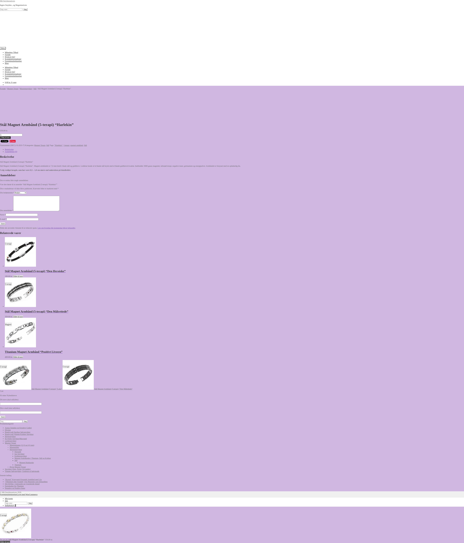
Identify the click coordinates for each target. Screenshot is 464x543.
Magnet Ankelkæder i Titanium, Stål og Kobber (32, 458)
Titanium (17, 465)
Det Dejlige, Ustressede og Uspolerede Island (22, 484)
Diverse (8, 430)
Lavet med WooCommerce (27, 494)
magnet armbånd (76, 145)
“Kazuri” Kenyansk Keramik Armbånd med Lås (23, 480)
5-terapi (66, 145)
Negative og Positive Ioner (15, 488)
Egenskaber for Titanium (14, 486)
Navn (3, 215)
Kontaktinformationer (13, 59)
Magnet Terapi (12, 89)
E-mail (3, 219)
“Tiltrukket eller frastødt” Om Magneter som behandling (26, 482)
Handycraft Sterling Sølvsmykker (17, 432)
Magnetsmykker (26, 89)
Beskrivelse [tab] (9, 149)
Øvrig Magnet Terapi (18, 467)
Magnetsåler (14, 447)
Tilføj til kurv (5, 137)
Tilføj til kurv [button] (18, 276)
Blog (7, 63)
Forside (8, 55)
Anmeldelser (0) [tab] (11, 152)
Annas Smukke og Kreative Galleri (18, 428)
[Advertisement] (232, 29)
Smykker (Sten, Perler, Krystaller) (18, 469)
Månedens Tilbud (11, 52)
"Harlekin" (58, 145)
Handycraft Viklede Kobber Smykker (19, 434)
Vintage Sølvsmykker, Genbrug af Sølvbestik (22, 471)
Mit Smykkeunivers (7, 1)
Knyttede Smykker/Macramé (16, 439)
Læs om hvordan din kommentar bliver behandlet (56, 228)
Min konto (9, 499)
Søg (25, 9)
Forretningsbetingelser (13, 61)
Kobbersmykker (20, 456)
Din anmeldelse (6, 210)
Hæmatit (17, 452)
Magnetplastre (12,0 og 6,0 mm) (22, 445)
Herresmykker (10, 437)
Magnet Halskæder (26, 463)
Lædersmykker (10, 441)
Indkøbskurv (10, 505)
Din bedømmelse (7, 193)
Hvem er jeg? (10, 57)
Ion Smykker (19, 454)
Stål (34, 89)
